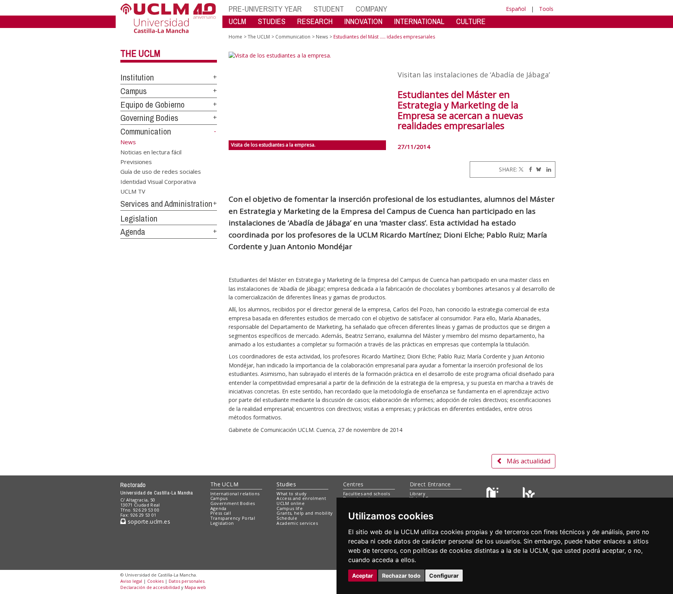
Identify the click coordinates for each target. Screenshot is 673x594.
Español (516, 8)
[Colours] (528, 495)
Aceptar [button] (362, 575)
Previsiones (136, 161)
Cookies (155, 581)
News (322, 36)
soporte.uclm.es (148, 521)
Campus (133, 91)
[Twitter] (521, 169)
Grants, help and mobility (305, 513)
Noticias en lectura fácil (150, 151)
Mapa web (195, 587)
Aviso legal (131, 581)
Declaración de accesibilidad (150, 587)
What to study (292, 493)
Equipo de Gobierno (152, 104)
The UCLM (140, 53)
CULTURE (471, 21)
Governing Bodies (149, 118)
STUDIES (271, 21)
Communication (145, 131)
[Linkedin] (547, 169)
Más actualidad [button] (528, 461)
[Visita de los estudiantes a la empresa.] (307, 96)
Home (235, 36)
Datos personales (186, 581)
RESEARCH (315, 21)
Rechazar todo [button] (401, 575)
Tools (546, 8)
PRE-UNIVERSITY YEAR (265, 8)
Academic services (297, 523)
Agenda (132, 232)
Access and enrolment (301, 498)
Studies (286, 484)
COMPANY (371, 8)
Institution (137, 77)
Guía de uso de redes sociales (160, 171)
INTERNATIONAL (419, 21)
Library (417, 493)
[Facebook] (528, 169)
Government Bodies (232, 503)
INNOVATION (363, 21)
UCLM (237, 21)
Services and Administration (166, 204)
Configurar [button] (444, 575)
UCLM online (291, 503)
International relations (235, 493)
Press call (220, 513)
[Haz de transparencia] (493, 495)
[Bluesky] (537, 169)
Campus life (290, 508)
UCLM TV (132, 191)
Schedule (287, 518)
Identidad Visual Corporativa (158, 181)
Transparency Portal (232, 518)
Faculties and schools (366, 493)
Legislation (138, 218)
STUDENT (329, 8)
